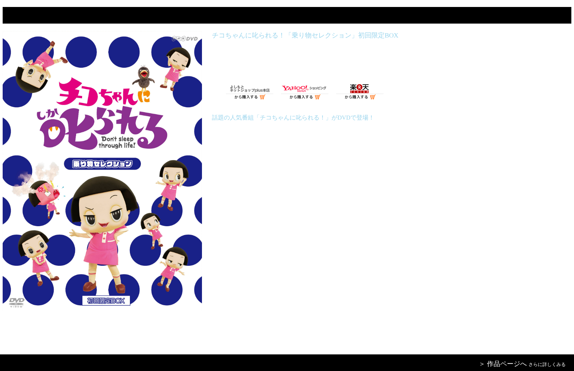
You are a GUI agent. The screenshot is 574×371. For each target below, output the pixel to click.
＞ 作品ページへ (503, 363)
